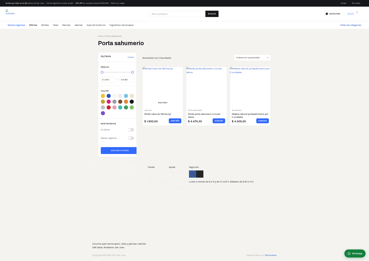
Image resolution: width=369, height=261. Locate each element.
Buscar (212, 14)
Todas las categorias (350, 25)
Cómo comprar (176, 172)
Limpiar (131, 57)
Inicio (100, 36)
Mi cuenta (356, 3)
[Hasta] (127, 80)
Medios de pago (177, 182)
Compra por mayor (157, 187)
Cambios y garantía (179, 187)
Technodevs (271, 255)
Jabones (79, 25)
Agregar (219, 121)
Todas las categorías (158, 182)
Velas (55, 25)
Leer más (175, 121)
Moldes (45, 25)
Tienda (343, 3)
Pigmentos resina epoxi (122, 25)
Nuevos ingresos (16, 25)
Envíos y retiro (176, 177)
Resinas (66, 25)
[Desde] (108, 80)
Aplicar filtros (120, 150)
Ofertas (33, 25)
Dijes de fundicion (96, 25)
